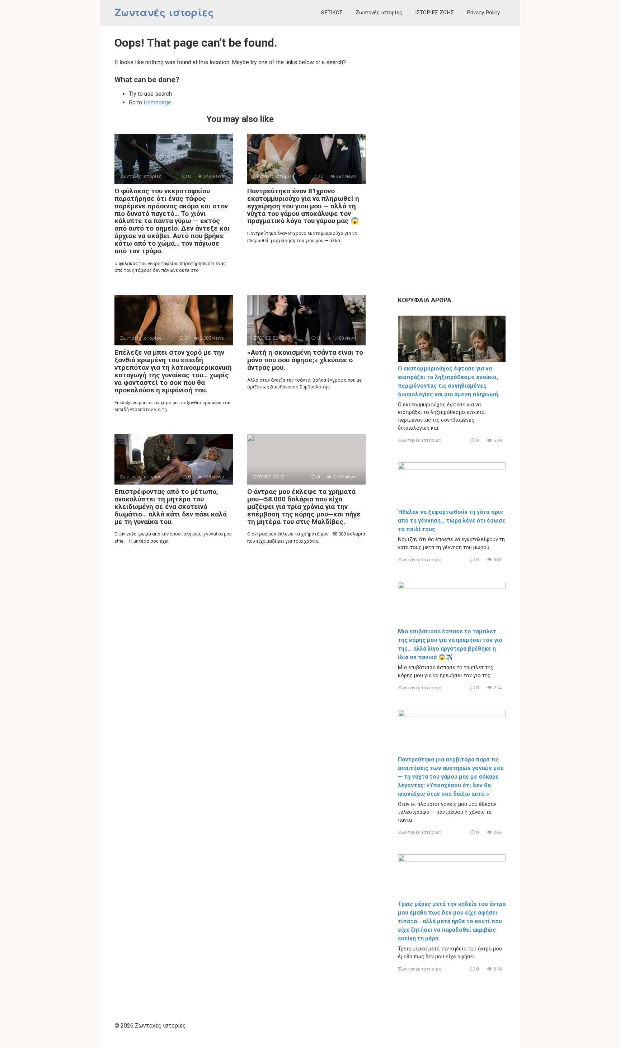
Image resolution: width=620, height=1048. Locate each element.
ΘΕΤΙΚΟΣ (332, 12)
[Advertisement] (452, 161)
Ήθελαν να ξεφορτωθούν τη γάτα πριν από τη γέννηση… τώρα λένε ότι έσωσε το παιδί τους (452, 521)
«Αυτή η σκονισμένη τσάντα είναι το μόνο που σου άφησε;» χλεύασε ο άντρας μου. (305, 360)
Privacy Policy (483, 12)
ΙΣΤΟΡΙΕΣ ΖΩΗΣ (434, 12)
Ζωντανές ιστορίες (164, 12)
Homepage (157, 102)
